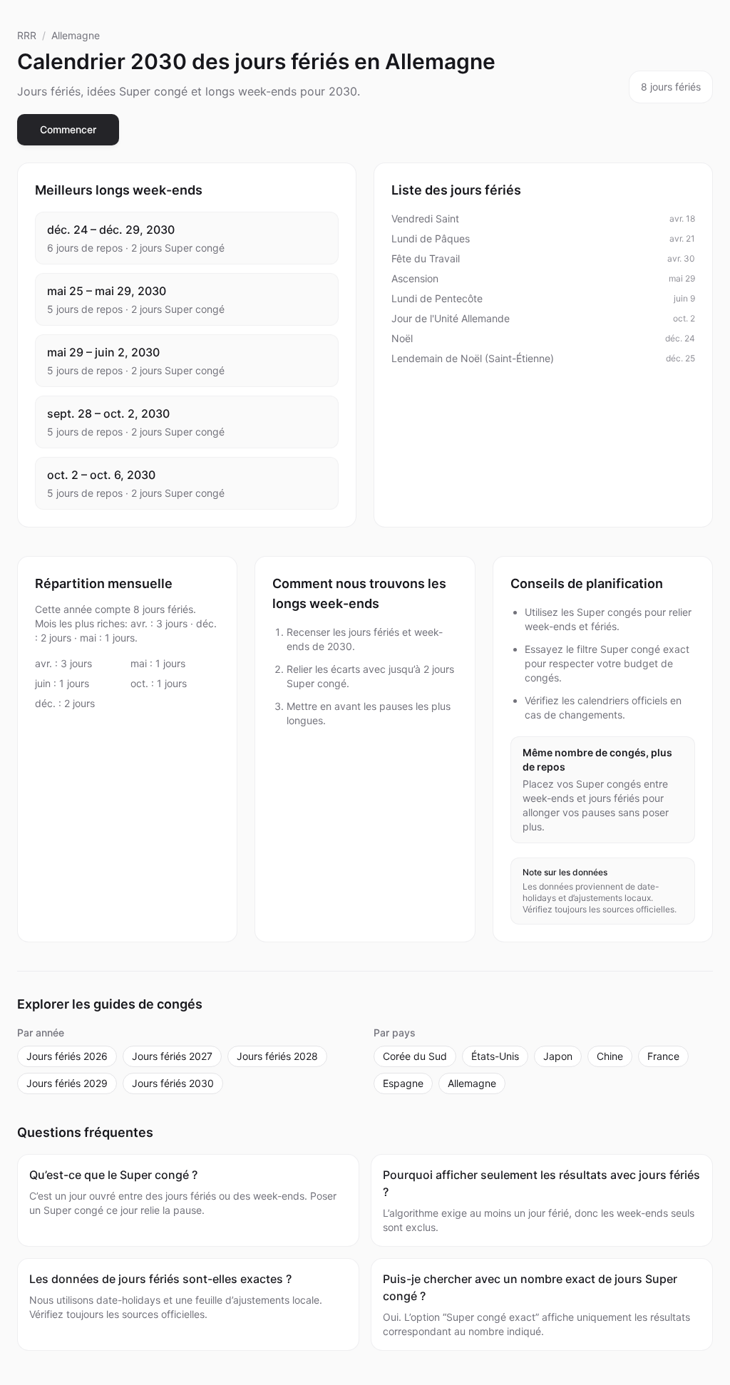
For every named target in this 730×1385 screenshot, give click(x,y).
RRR (26, 35)
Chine (610, 1056)
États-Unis (495, 1056)
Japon (557, 1056)
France (663, 1056)
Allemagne (75, 35)
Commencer (68, 129)
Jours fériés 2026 (67, 1056)
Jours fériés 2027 (172, 1056)
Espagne (403, 1083)
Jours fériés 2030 (173, 1083)
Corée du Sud (415, 1056)
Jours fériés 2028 (277, 1056)
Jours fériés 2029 (67, 1083)
